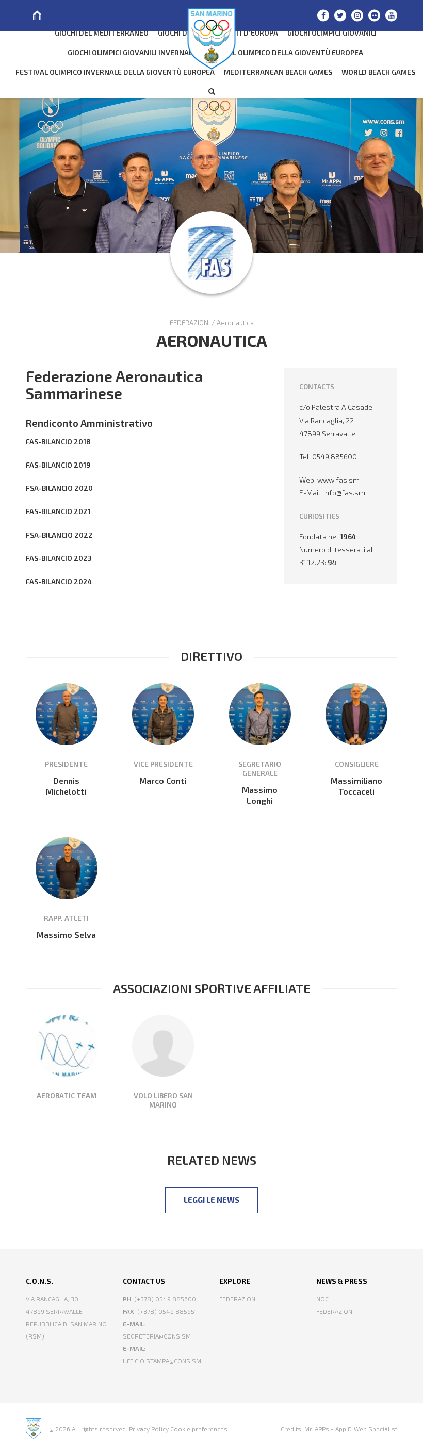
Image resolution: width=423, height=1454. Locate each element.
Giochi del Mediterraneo (102, 32)
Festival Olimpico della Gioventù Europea (283, 52)
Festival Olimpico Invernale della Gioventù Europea (115, 72)
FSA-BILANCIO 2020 (59, 488)
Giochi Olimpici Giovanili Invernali (131, 52)
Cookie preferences (198, 1428)
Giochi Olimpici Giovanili (332, 32)
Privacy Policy (149, 1428)
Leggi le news (211, 1199)
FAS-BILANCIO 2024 (59, 581)
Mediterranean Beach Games (278, 72)
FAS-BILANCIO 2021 (58, 511)
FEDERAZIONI (190, 323)
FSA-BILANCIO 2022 (59, 535)
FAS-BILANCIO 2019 (58, 464)
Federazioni (238, 1298)
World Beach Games (378, 72)
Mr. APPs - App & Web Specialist (350, 1428)
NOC (322, 1298)
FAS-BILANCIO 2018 (58, 441)
